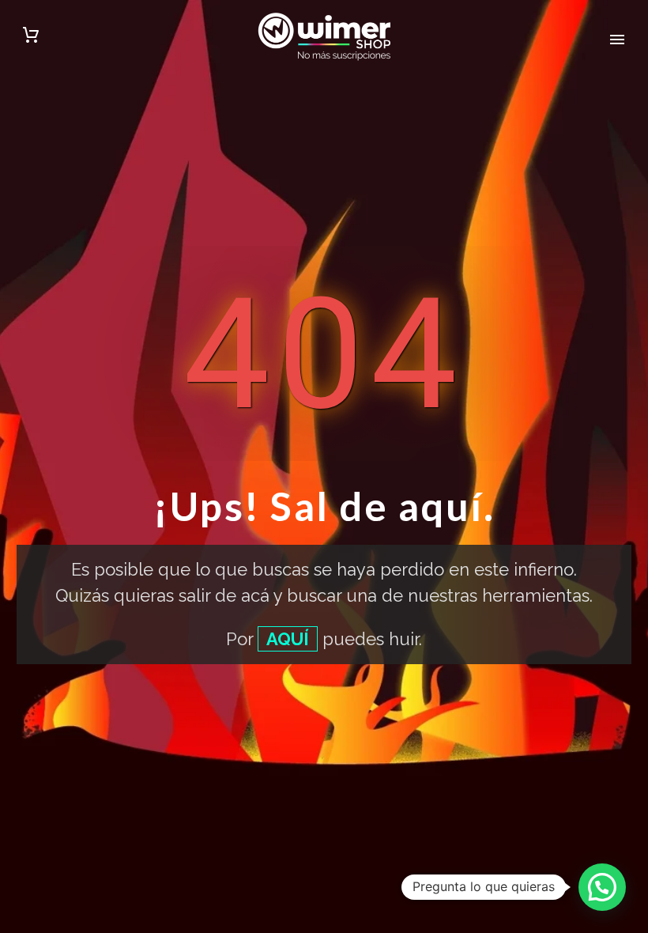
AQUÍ (287, 639)
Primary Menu (617, 39)
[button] (602, 887)
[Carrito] (31, 37)
